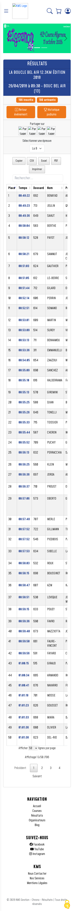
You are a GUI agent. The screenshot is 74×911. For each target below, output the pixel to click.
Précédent (20, 768)
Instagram (38, 854)
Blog (37, 825)
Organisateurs (37, 820)
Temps (23, 188)
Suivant (37, 776)
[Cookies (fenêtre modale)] (67, 904)
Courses (37, 811)
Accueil (37, 806)
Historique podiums (53, 112)
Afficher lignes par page (37, 748)
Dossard (38, 188)
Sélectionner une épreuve (37, 141)
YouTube (39, 849)
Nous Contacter (37, 873)
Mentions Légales (37, 883)
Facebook (39, 844)
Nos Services (37, 878)
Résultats (37, 815)
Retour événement (20, 112)
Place (11, 188)
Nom (50, 188)
